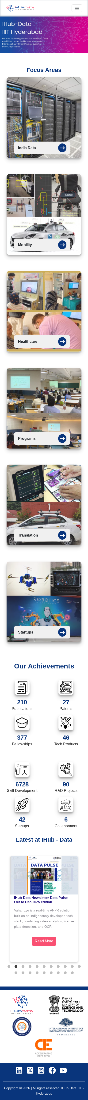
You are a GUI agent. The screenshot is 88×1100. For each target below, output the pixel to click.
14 (30, 973)
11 (79, 966)
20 (72, 973)
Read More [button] (44, 941)
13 (23, 973)
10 (72, 966)
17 (51, 973)
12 (16, 973)
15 (37, 973)
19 (65, 973)
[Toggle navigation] (77, 8)
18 (58, 973)
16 (44, 973)
